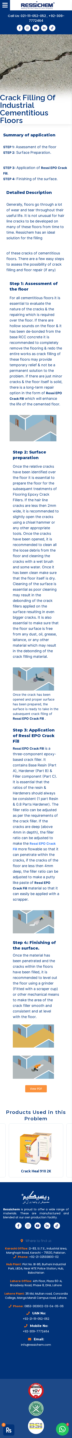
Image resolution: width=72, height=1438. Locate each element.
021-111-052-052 (34, 16)
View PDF (36, 1089)
